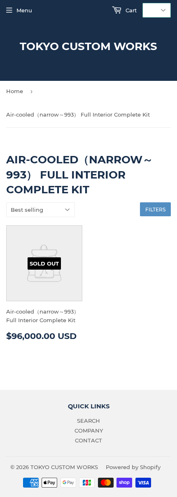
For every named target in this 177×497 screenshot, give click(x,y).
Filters (155, 209)
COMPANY (89, 430)
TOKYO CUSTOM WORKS (88, 46)
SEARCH (88, 420)
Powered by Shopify (133, 467)
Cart (130, 10)
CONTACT (88, 440)
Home (14, 91)
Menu (24, 10)
